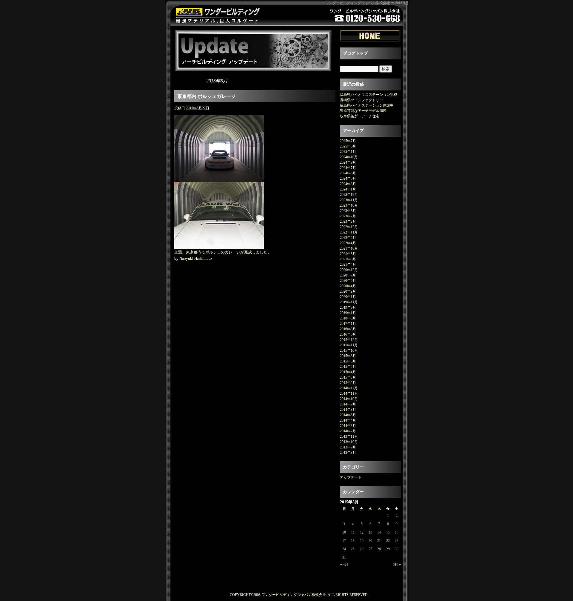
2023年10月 (349, 205)
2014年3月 (348, 426)
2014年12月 (349, 388)
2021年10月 (349, 248)
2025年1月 (348, 152)
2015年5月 (348, 367)
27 (370, 549)
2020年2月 (348, 291)
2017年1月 (348, 324)
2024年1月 (348, 189)
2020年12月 (349, 270)
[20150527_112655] (219, 178)
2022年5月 (348, 238)
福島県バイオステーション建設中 (367, 105)
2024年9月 (348, 162)
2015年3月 (348, 377)
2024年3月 (348, 184)
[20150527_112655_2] (219, 246)
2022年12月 (349, 227)
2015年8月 (348, 356)
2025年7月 (348, 141)
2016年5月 (348, 334)
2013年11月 (349, 436)
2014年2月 (348, 431)
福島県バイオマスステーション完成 (368, 95)
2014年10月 (349, 399)
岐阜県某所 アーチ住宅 (359, 116)
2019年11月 (349, 302)
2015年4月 (348, 372)
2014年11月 (349, 393)
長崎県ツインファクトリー (361, 100)
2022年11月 (349, 232)
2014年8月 (348, 410)
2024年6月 (348, 173)
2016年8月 (348, 329)
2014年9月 (348, 404)
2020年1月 (348, 297)
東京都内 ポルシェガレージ (206, 96)
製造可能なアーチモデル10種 (363, 111)
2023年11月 (349, 200)
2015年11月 (349, 345)
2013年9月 (348, 447)
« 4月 (344, 564)
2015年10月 (349, 350)
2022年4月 (348, 243)
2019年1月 (348, 313)
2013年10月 (349, 442)
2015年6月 (348, 361)
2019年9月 (348, 307)
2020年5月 (348, 281)
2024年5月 (348, 178)
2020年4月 (348, 286)
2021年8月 (348, 254)
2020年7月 (348, 275)
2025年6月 (348, 146)
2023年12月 (349, 195)
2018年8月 (348, 318)
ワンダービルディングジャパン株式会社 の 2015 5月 (367, 3)
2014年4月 (348, 420)
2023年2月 (348, 221)
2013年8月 (348, 453)
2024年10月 (349, 157)
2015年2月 (348, 383)
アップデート (350, 477)
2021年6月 (348, 259)
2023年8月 (348, 211)
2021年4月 (348, 264)
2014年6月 (348, 415)
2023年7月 (348, 216)
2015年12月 (349, 340)
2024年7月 (348, 168)
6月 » (397, 564)
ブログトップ (355, 53)
